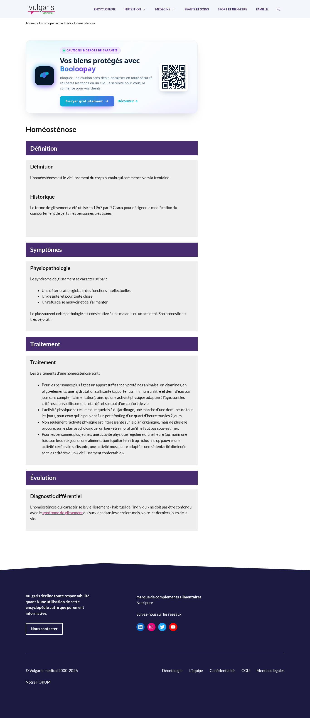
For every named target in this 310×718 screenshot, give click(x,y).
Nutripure (144, 602)
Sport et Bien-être (232, 9)
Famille (262, 9)
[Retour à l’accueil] (41, 8)
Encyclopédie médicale (55, 23)
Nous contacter (44, 628)
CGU (245, 670)
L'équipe (196, 670)
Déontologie (172, 670)
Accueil (31, 23)
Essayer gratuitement (84, 101)
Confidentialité (222, 670)
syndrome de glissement (62, 512)
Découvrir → (128, 101)
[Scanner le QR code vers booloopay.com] (173, 77)
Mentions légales (270, 670)
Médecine (162, 9)
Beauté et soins (197, 9)
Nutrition (133, 9)
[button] (278, 9)
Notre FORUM (38, 682)
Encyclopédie (105, 9)
